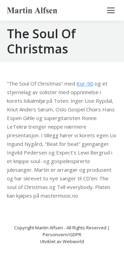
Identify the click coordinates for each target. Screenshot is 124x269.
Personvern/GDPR (62, 234)
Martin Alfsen (49, 228)
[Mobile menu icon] (111, 10)
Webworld (73, 241)
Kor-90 (84, 83)
